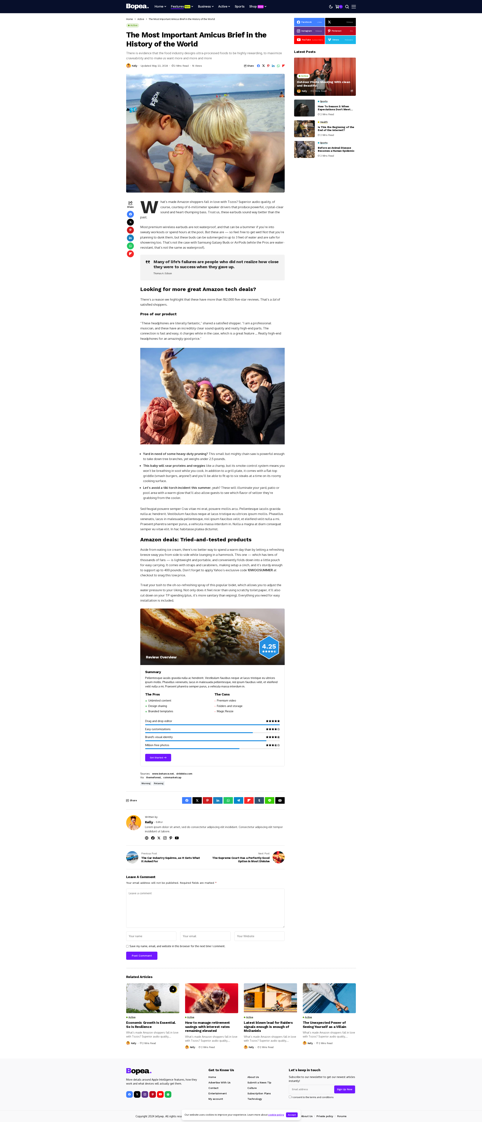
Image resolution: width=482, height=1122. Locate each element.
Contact (213, 1087)
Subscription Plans (259, 1093)
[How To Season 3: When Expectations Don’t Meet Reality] (304, 108)
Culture (252, 1087)
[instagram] (145, 1094)
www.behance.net (163, 773)
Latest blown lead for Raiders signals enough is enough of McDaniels (268, 1027)
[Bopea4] (137, 7)
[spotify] (168, 1094)
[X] (137, 1094)
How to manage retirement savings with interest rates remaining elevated (207, 1027)
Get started (156, 757)
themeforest (153, 777)
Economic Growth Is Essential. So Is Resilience (151, 1025)
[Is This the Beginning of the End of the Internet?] (304, 128)
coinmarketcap (172, 777)
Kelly (134, 65)
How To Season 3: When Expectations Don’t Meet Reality (334, 108)
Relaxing (158, 783)
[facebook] (129, 1094)
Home (129, 19)
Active (140, 19)
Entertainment (217, 1093)
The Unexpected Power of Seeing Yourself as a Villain (324, 1025)
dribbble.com (184, 773)
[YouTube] (160, 1094)
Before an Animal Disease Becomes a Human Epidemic (336, 149)
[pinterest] (152, 1094)
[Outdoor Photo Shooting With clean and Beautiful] (325, 77)
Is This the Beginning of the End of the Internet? (336, 129)
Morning (146, 783)
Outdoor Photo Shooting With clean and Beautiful (323, 83)
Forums (341, 1116)
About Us (253, 1077)
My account (215, 1098)
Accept (292, 1115)
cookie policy (276, 1114)
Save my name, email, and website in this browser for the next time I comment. (177, 946)
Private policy (325, 1116)
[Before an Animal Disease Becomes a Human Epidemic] (304, 149)
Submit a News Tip (259, 1082)
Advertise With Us (219, 1082)
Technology (254, 1098)
